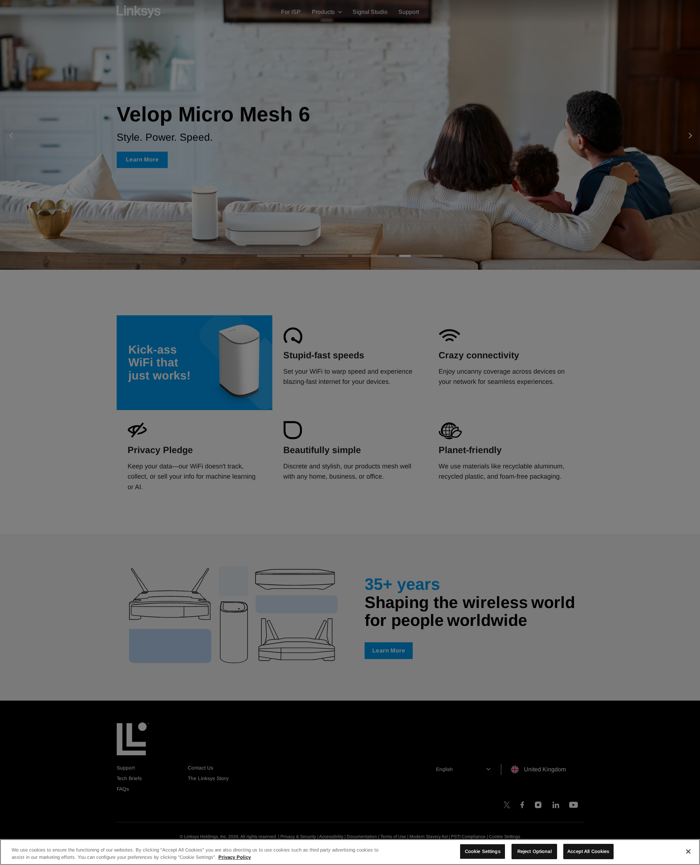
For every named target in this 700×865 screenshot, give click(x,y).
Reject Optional (534, 851)
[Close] (688, 851)
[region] (350, 852)
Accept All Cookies (588, 851)
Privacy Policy (234, 857)
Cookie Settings (483, 851)
